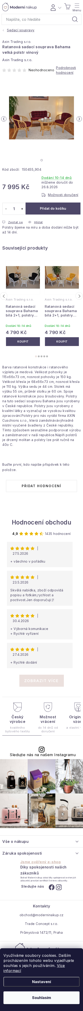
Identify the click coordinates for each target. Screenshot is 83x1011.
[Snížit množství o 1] (6, 209)
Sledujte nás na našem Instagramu (43, 755)
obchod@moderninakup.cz (42, 915)
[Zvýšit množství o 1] (22, 209)
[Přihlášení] (55, 7)
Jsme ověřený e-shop (40, 862)
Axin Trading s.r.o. (16, 42)
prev (3, 296)
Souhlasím (41, 997)
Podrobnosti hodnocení (66, 70)
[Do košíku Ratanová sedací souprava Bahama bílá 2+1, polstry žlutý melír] (62, 341)
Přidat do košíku (53, 208)
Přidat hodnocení (41, 486)
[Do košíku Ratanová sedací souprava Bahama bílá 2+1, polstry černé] (23, 341)
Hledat (74, 19)
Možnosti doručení (63, 195)
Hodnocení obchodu (41, 522)
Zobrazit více (41, 680)
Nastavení (41, 981)
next (79, 296)
